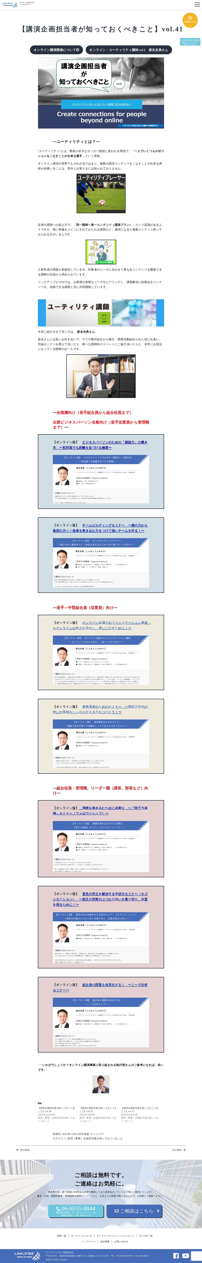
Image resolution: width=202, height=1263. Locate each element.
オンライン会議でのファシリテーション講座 (115, 622)
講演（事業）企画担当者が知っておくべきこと (95, 1138)
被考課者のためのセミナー (102, 706)
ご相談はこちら (136, 1210)
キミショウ (97, 1134)
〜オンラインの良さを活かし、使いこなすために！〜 (92, 628)
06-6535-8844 (75, 1210)
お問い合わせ (121, 1241)
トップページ (88, 1241)
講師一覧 (61, 1236)
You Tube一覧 (146, 1236)
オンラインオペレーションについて (115, 1236)
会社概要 (105, 1241)
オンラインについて (81, 1236)
